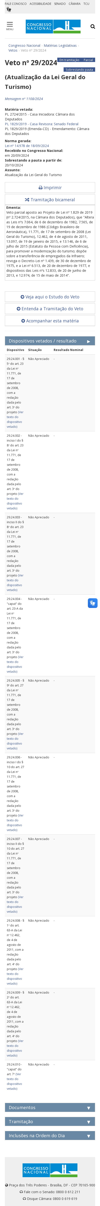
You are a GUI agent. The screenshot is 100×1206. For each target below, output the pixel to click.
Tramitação (21, 1121)
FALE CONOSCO (16, 4)
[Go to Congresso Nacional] (53, 26)
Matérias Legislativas (60, 45)
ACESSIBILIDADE (40, 4)
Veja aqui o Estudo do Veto (51, 297)
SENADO (60, 4)
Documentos (22, 1107)
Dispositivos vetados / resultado (42, 341)
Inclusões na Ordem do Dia (37, 1135)
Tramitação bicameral (52, 199)
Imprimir (52, 187)
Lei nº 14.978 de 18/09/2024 (27, 145)
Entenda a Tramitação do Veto (51, 308)
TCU (86, 4)
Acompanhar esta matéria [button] (52, 321)
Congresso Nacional (24, 45)
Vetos (12, 50)
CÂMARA (75, 4)
